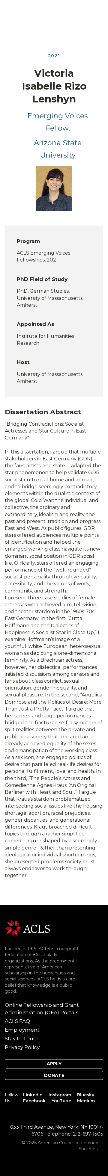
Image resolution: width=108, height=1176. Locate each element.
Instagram (60, 1095)
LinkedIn (33, 1095)
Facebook (34, 1101)
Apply (54, 1063)
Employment (22, 1030)
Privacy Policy (22, 1047)
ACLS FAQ (17, 1021)
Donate (54, 1075)
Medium (86, 1101)
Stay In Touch (22, 1039)
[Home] (27, 927)
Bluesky (85, 1095)
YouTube (61, 1101)
